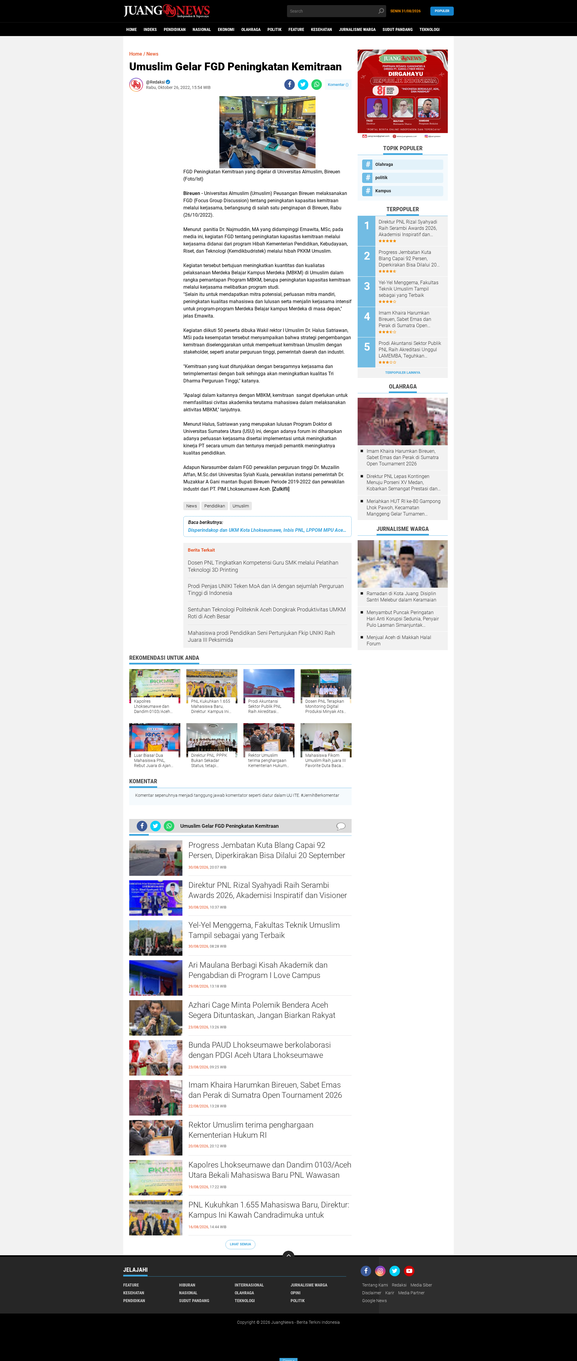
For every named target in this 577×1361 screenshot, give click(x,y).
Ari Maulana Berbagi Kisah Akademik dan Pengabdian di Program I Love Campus (258, 970)
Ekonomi (226, 29)
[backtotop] (288, 1257)
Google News (374, 1300)
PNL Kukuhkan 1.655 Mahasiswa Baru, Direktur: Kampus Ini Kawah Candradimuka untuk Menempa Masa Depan (268, 1215)
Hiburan (187, 1285)
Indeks (150, 29)
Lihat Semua (240, 1244)
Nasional (202, 29)
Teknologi (430, 29)
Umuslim (241, 506)
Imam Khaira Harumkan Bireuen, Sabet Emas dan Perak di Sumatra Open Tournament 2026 (265, 1090)
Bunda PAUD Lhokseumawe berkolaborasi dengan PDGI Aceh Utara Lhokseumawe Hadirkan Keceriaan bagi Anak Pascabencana (264, 1055)
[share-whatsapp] (316, 84)
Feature (296, 29)
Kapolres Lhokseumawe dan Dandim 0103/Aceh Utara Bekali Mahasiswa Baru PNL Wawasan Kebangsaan (269, 1175)
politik (274, 29)
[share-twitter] (303, 84)
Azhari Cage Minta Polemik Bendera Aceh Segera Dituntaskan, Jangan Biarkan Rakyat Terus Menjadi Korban (261, 1015)
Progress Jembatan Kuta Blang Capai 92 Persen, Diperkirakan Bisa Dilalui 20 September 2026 (266, 855)
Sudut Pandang (398, 29)
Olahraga (251, 29)
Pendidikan (175, 29)
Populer (442, 11)
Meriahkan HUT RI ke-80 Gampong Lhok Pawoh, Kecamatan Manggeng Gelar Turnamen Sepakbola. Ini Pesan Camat (404, 507)
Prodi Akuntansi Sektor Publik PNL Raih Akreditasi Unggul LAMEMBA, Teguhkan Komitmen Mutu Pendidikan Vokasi (410, 349)
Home (131, 29)
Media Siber (421, 1285)
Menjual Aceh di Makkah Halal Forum (399, 641)
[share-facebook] (289, 84)
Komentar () (338, 84)
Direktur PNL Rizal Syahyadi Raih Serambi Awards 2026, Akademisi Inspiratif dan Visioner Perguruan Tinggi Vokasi (267, 895)
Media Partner (411, 1292)
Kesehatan (321, 29)
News (191, 506)
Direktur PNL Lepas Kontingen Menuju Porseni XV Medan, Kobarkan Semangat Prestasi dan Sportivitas (402, 482)
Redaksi (399, 1285)
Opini (296, 1292)
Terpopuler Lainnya (402, 373)
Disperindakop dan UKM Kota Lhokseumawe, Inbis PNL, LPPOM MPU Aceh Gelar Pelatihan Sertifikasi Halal (267, 530)
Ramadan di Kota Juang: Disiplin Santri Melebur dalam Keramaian (401, 597)
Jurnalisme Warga (357, 29)
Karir (389, 1292)
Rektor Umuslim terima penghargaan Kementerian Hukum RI (250, 1130)
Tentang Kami (375, 1285)
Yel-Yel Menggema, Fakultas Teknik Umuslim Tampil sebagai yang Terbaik (264, 930)
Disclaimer (371, 1292)
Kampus (383, 190)
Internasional (249, 1285)
